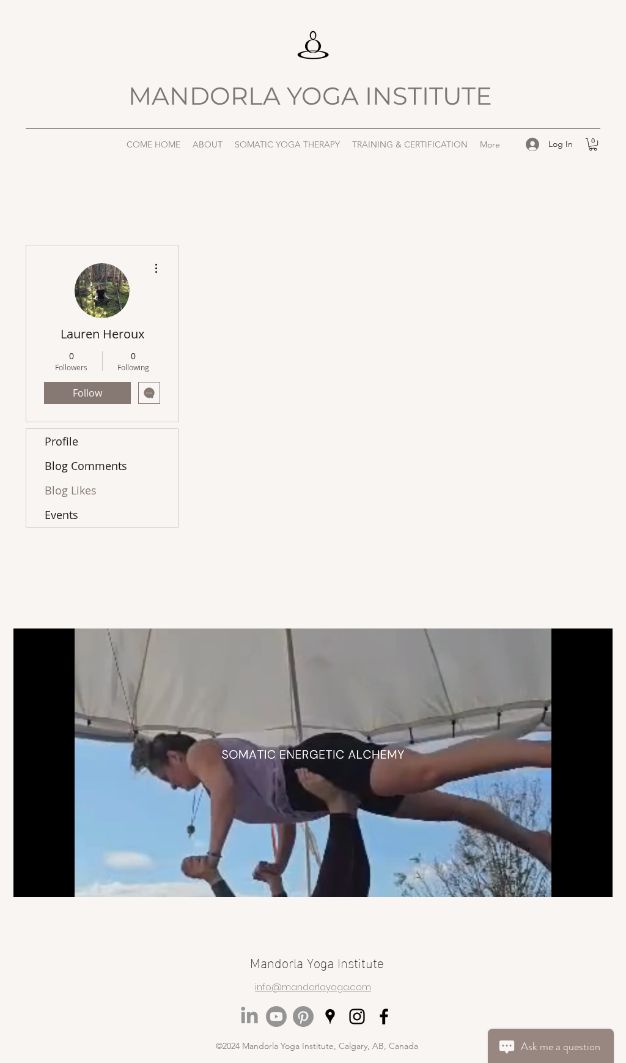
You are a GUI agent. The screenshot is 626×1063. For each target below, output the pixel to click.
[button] (207, 144)
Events (61, 514)
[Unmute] (50, 881)
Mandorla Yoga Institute (317, 961)
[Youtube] (276, 1016)
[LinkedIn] (249, 1016)
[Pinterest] (303, 1016)
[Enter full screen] (596, 881)
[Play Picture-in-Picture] (575, 881)
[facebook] (384, 1016)
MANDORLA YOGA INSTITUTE (313, 96)
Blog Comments (86, 465)
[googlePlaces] (330, 1016)
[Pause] (29, 881)
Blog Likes (71, 490)
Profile (61, 441)
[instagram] (357, 1016)
